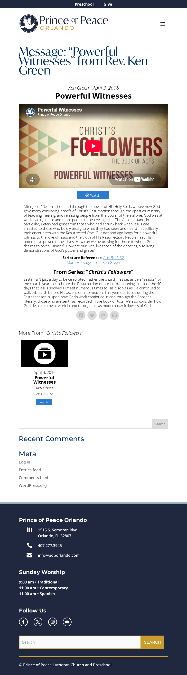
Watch (95, 195)
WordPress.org (33, 485)
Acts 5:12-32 (113, 257)
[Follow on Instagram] (52, 622)
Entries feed (30, 469)
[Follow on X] (38, 622)
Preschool (84, 4)
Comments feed (33, 477)
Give (107, 4)
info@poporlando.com (59, 555)
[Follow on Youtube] (67, 622)
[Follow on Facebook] (23, 622)
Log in (24, 462)
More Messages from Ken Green (93, 262)
